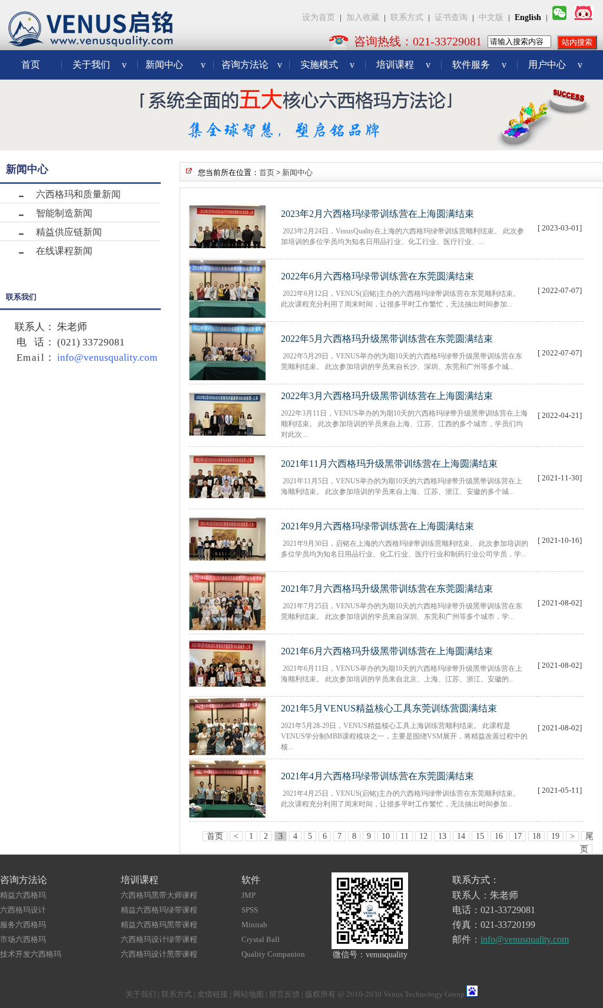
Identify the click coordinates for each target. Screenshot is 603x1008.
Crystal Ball (260, 939)
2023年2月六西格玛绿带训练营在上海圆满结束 (377, 214)
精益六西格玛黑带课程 (159, 924)
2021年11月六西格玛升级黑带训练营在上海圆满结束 (389, 464)
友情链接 (212, 994)
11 (404, 836)
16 (499, 836)
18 (536, 836)
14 (461, 836)
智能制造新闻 (64, 213)
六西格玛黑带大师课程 (159, 895)
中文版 (491, 17)
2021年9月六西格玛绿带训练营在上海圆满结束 (377, 526)
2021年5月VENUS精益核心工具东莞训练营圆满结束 (389, 708)
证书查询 (451, 17)
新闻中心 (175, 65)
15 (480, 836)
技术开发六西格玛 (30, 954)
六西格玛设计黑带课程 (159, 954)
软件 (250, 880)
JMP (248, 895)
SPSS (249, 909)
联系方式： (475, 880)
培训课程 (403, 65)
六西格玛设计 (23, 909)
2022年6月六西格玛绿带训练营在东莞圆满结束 (377, 276)
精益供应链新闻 (69, 232)
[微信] (559, 17)
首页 (30, 65)
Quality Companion (273, 954)
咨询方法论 (251, 65)
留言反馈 (284, 994)
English (528, 17)
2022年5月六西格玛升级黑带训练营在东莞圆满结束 (387, 339)
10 (386, 836)
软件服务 (479, 65)
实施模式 (327, 65)
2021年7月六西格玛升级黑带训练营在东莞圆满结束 (387, 589)
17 (517, 836)
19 (555, 836)
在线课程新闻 (64, 251)
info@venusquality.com (107, 357)
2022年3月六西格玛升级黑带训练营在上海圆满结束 (387, 396)
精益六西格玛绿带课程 (159, 909)
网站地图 (248, 994)
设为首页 (318, 17)
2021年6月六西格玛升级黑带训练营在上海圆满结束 (387, 651)
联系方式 (406, 17)
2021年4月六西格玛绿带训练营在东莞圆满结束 (377, 776)
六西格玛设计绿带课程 (159, 939)
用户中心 (555, 65)
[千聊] (584, 17)
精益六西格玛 (23, 895)
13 (442, 836)
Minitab (254, 924)
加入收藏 (362, 17)
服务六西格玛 (23, 924)
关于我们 (99, 65)
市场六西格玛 (23, 939)
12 (423, 836)
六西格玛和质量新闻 (78, 194)
